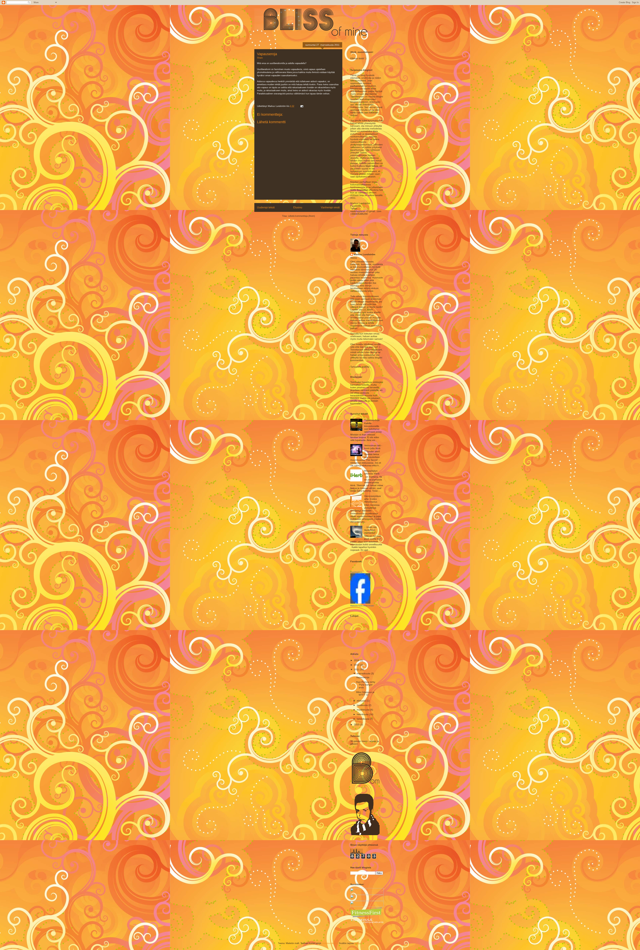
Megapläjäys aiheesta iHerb (372, 472)
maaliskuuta (363, 709)
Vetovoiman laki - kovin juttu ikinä (373, 447)
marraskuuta (364, 673)
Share (260, 58)
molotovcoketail (330, 943)
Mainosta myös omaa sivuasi (362, 606)
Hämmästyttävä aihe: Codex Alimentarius (372, 499)
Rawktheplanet (356, 572)
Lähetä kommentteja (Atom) (301, 216)
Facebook (355, 206)
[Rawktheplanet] (360, 602)
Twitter (353, 208)
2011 (357, 669)
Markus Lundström (364, 254)
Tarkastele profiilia (359, 366)
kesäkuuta (362, 705)
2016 (357, 660)
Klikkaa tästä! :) (358, 58)
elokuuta (361, 700)
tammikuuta (363, 718)
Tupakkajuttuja (372, 420)
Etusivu (297, 207)
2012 (357, 664)
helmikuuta (363, 714)
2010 (357, 724)
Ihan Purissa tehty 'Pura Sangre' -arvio (365, 685)
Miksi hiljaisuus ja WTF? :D (365, 693)
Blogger (358, 943)
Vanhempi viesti (330, 207)
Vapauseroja (362, 677)
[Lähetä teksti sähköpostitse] (301, 106)
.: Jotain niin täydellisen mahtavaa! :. (370, 530)
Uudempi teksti (266, 207)
